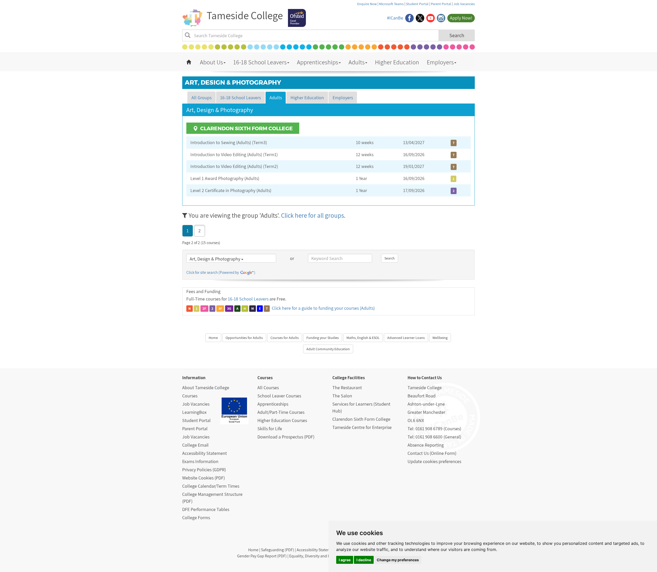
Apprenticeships (317, 62)
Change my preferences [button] (398, 560)
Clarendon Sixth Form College (361, 419)
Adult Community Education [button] (328, 349)
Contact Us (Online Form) (432, 453)
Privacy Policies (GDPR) (204, 470)
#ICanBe (395, 18)
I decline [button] (363, 560)
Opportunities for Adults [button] (244, 337)
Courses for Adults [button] (284, 337)
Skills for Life (269, 428)
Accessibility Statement (204, 453)
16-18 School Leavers (260, 62)
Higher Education (397, 62)
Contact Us (431, 377)
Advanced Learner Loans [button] (406, 337)
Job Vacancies (464, 4)
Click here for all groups (312, 215)
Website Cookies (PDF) (203, 478)
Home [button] (213, 337)
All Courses (268, 387)
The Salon (342, 396)
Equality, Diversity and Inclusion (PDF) (321, 556)
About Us (211, 62)
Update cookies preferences (434, 461)
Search (456, 35)
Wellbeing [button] (440, 337)
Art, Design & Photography (215, 259)
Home (253, 550)
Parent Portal (441, 4)
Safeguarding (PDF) (277, 550)
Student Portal (417, 4)
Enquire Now (367, 4)
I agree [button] (345, 560)
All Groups (201, 98)
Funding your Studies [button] (322, 337)
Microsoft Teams (391, 4)
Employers (440, 62)
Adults (357, 62)
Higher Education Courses (282, 420)
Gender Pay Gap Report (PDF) (262, 556)
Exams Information (200, 461)
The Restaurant (347, 387)
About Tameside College (205, 387)
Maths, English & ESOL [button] (363, 337)
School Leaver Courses (279, 396)
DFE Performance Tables (205, 509)
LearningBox (194, 412)
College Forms (196, 517)
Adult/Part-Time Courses (280, 412)
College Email (195, 445)
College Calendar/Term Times (210, 486)
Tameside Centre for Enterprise (362, 427)
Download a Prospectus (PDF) (285, 437)
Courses (189, 396)
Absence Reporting (426, 445)
